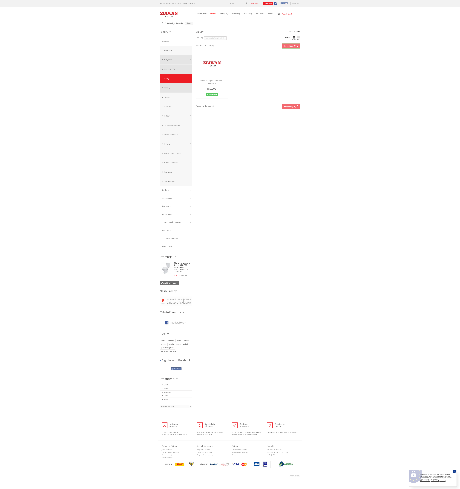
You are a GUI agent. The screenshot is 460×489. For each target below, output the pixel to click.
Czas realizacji (167, 455)
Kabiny (167, 116)
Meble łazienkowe (171, 134)
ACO (166, 385)
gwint (178, 344)
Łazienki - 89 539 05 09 (275, 449)
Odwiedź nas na (170, 312)
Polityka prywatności (204, 452)
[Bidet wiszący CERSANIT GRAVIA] (212, 64)
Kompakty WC (169, 69)
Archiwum (166, 230)
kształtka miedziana (168, 351)
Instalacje (166, 206)
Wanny (167, 97)
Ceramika (168, 50)
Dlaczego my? (224, 14)
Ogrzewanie (167, 198)
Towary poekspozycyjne (172, 222)
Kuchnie (165, 190)
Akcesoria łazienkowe (172, 153)
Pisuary (167, 88)
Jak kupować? (260, 14)
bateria (171, 344)
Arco (166, 396)
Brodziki (167, 106)
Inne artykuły (167, 214)
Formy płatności (167, 457)
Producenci (167, 379)
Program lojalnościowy (205, 455)
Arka (166, 399)
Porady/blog (236, 14)
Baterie (167, 144)
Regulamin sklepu (203, 449)
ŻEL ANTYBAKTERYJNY (173, 181)
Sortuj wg (199, 38)
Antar (166, 388)
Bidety (166, 78)
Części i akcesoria (171, 162)
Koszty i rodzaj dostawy (170, 452)
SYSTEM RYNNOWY (170, 238)
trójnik (185, 344)
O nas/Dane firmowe (239, 449)
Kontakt (270, 14)
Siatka (294, 39)
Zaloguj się (295, 3)
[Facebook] (283, 3)
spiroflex (171, 340)
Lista (298, 39)
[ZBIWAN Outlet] (176, 14)
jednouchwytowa (167, 348)
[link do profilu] (176, 322)
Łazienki (165, 42)
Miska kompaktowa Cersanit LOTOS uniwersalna (182, 265)
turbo (179, 340)
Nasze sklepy (247, 14)
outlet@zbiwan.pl (189, 3)
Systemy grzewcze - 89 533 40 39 (278, 452)
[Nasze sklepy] (176, 301)
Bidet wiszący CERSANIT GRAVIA (212, 82)
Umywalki (168, 60)
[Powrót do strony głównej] (162, 23)
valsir (163, 340)
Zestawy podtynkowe (172, 125)
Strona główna (202, 14)
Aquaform (167, 392)
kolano (186, 340)
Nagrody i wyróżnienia (240, 452)
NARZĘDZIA (167, 246)
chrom (163, 344)
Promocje (168, 172)
